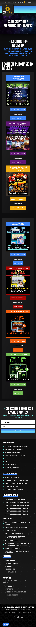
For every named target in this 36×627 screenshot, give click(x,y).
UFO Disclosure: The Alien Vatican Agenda (17, 523)
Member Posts (10, 464)
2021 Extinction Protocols (15, 499)
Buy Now (17, 263)
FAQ (6, 461)
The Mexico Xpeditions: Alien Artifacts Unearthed (15, 537)
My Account (9, 586)
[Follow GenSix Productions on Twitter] (18, 617)
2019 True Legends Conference (16, 508)
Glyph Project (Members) (14, 449)
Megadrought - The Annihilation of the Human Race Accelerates (18, 544)
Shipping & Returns (12, 609)
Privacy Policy (10, 612)
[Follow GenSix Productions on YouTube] (22, 617)
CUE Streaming (10, 572)
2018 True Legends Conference (16, 511)
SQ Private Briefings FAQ (14, 489)
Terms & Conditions (24, 612)
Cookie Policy (25, 609)
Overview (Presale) (12, 477)
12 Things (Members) (12, 452)
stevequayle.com (11, 563)
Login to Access (17, 109)
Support (7, 2)
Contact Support (11, 595)
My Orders (9, 589)
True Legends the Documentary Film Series (17, 552)
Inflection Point (11, 530)
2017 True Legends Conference (16, 514)
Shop (6, 458)
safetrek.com (10, 560)
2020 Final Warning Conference (17, 502)
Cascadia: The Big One (13, 548)
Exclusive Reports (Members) (16, 483)
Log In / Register (17, 2)
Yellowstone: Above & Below (16, 527)
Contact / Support (12, 467)
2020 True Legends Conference (17, 505)
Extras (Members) (11, 486)
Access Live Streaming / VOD (15, 592)
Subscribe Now (17, 118)
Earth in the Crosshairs (14, 533)
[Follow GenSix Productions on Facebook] (14, 617)
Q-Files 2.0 (8, 566)
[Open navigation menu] (32, 9)
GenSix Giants (10, 569)
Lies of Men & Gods (12, 540)
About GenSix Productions (15, 455)
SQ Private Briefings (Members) (16, 446)
